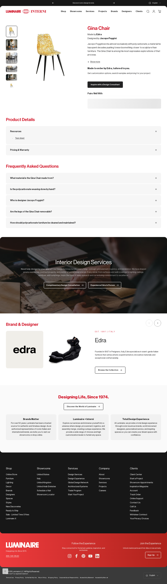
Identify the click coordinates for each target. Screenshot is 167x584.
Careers (102, 491)
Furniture (10, 479)
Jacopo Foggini (108, 38)
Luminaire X (11, 519)
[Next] (114, 3)
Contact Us (135, 503)
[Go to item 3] (11, 58)
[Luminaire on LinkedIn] (97, 556)
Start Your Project (76, 495)
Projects (102, 487)
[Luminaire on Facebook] (76, 556)
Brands (9, 491)
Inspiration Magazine (139, 487)
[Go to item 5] (11, 77)
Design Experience (76, 479)
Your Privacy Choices (139, 519)
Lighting (9, 483)
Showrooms (104, 479)
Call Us (133, 507)
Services (103, 483)
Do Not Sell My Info (31, 577)
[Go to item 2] (11, 45)
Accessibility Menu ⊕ (101, 577)
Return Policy (42, 577)
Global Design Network (78, 483)
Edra (99, 34)
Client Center (136, 475)
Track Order (135, 495)
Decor (8, 487)
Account (134, 491)
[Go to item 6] (11, 85)
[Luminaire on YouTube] (90, 556)
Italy (39, 479)
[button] (153, 555)
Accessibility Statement (87, 577)
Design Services (75, 475)
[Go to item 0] (11, 31)
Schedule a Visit (44, 491)
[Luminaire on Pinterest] (83, 556)
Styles (8, 503)
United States (43, 475)
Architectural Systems (78, 487)
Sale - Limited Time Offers (17, 515)
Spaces (9, 499)
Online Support (136, 499)
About (101, 475)
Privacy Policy (19, 577)
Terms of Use (10, 577)
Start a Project (136, 479)
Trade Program (74, 491)
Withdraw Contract (138, 515)
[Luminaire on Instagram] (70, 556)
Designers (10, 495)
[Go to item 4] (11, 69)
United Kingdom (44, 483)
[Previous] (53, 3)
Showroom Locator (46, 495)
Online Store (11, 475)
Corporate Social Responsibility (68, 577)
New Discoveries (13, 507)
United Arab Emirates (46, 487)
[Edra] (45, 349)
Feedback (134, 511)
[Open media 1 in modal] (49, 56)
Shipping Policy (53, 577)
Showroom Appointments (141, 483)
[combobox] (155, 3)
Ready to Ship (12, 511)
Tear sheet (20, 138)
